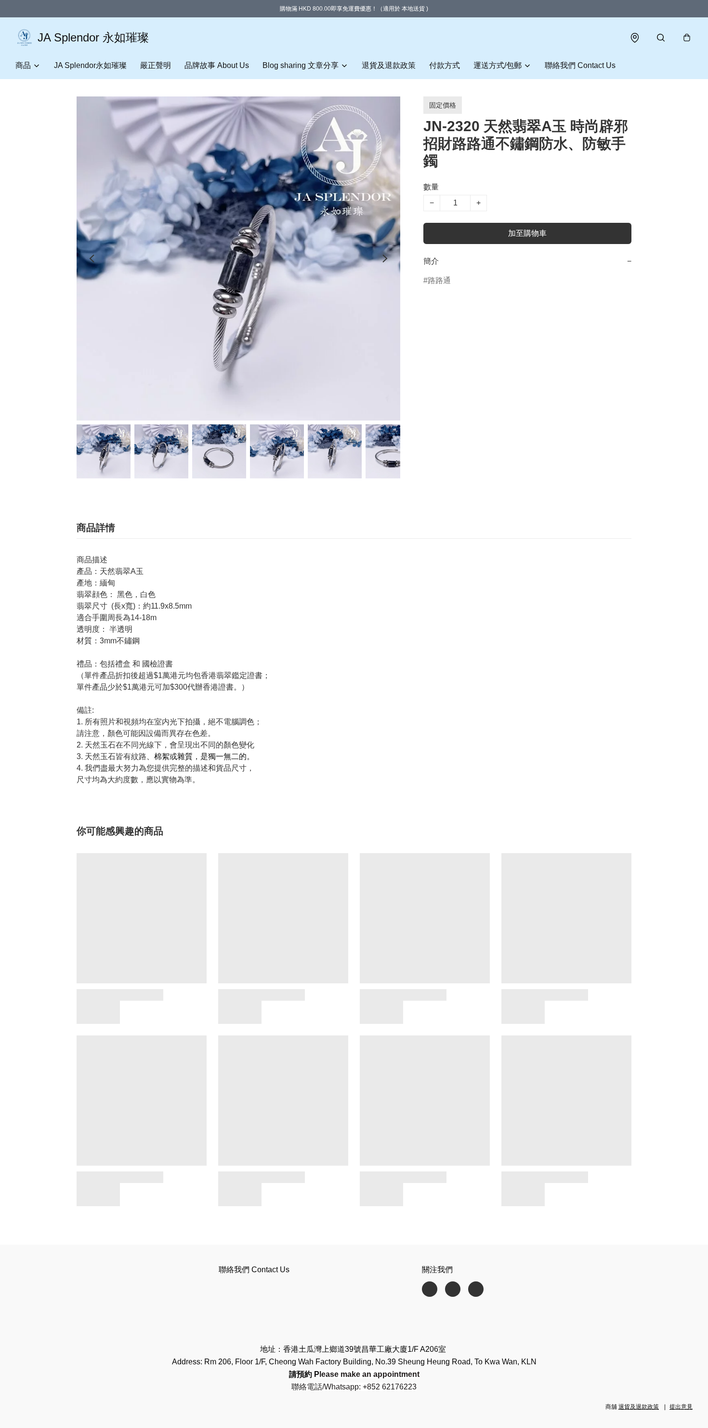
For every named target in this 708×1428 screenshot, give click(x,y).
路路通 (439, 280)
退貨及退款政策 (389, 65)
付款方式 (444, 65)
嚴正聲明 (155, 65)
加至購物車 (527, 233)
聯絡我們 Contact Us (580, 65)
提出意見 (681, 1406)
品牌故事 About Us (216, 65)
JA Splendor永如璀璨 (90, 65)
